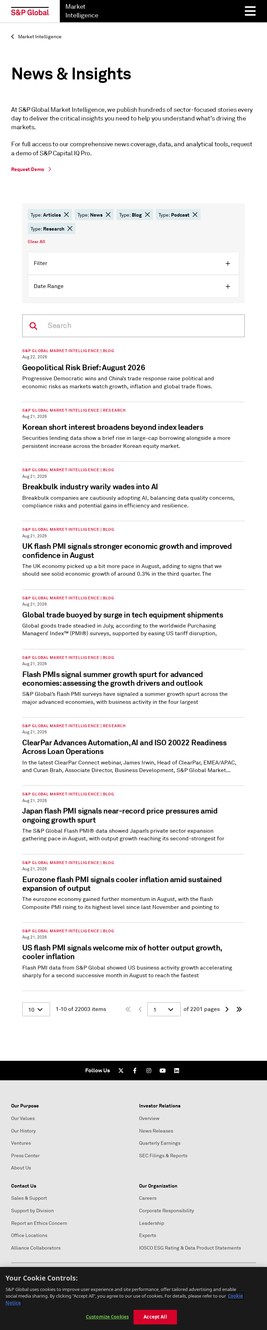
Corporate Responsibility (166, 1211)
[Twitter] (121, 1070)
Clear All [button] (36, 241)
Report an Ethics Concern (39, 1223)
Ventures (21, 1143)
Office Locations (29, 1235)
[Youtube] (162, 1070)
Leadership (151, 1223)
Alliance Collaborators (35, 1248)
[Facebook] (134, 1070)
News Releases (156, 1131)
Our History (23, 1131)
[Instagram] (148, 1070)
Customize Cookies (107, 1317)
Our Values (23, 1118)
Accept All (155, 1317)
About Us (21, 1168)
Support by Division (32, 1211)
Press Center (25, 1156)
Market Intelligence (39, 37)
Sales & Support (29, 1198)
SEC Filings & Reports (163, 1156)
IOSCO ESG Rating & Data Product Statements (190, 1248)
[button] (66, 214)
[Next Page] (226, 1009)
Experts (147, 1235)
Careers (147, 1198)
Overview (149, 1118)
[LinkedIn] (176, 1070)
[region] (133, 1298)
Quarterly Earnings (159, 1143)
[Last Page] (239, 1009)
